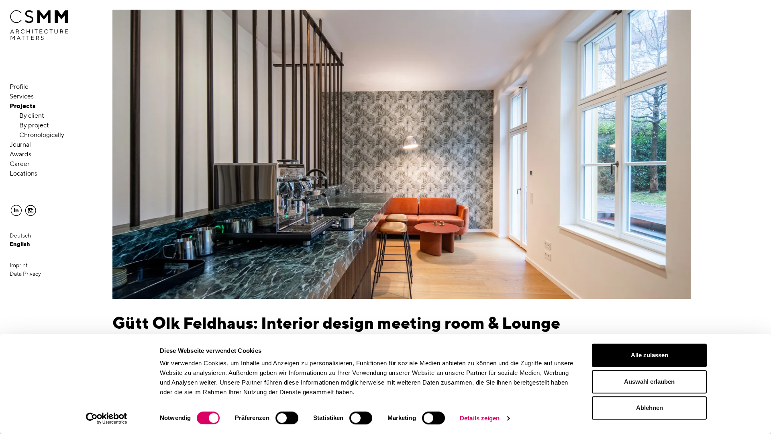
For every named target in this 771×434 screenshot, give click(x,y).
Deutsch (20, 235)
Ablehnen (649, 407)
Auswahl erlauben (649, 381)
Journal (20, 144)
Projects (23, 106)
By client (31, 115)
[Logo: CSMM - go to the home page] (39, 25)
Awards (20, 154)
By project (34, 125)
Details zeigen (480, 418)
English (20, 244)
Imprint (19, 265)
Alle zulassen (649, 355)
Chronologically (41, 135)
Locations (23, 173)
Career (20, 164)
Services (22, 96)
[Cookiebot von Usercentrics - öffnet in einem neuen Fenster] (106, 418)
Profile (19, 86)
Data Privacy (25, 273)
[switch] (286, 417)
